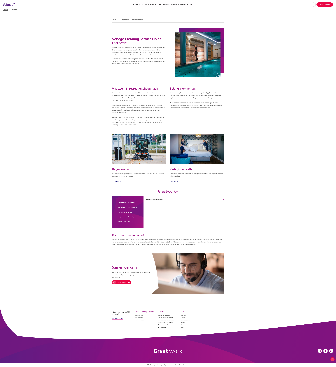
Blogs (182, 325)
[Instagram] (320, 351)
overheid (137, 244)
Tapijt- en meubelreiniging (126, 217)
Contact (183, 327)
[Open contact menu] (332, 359)
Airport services (162, 327)
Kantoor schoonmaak (164, 315)
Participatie (184, 4)
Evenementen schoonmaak (165, 322)
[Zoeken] (313, 4)
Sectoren (5, 9)
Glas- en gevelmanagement (165, 317)
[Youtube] (325, 351)
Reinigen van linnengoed (127, 203)
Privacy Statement (184, 365)
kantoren (204, 242)
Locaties (183, 317)
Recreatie (115, 20)
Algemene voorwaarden (170, 365)
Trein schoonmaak (163, 325)
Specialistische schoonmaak (166, 320)
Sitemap (159, 365)
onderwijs (165, 242)
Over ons (183, 315)
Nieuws (183, 322)
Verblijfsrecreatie (138, 20)
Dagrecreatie (125, 20)
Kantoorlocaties (185, 320)
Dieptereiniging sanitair (125, 212)
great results (131, 95)
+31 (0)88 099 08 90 (140, 320)
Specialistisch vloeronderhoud (127, 207)
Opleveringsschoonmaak (126, 221)
